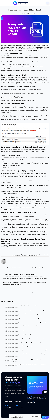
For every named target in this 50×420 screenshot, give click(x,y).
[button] (45, 417)
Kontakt (28, 399)
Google (44, 254)
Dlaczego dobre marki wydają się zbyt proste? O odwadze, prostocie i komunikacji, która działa (25, 364)
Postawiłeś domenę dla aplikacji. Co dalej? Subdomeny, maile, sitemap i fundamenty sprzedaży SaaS (27, 349)
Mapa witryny (20, 255)
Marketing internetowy (22, 8)
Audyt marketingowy (36, 397)
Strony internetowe (33, 8)
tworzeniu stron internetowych (24, 245)
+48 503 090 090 (8, 407)
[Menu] (47, 3)
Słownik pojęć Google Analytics (39, 267)
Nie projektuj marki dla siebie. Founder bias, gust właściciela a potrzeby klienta (22, 329)
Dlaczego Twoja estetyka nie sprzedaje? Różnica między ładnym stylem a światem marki (24, 345)
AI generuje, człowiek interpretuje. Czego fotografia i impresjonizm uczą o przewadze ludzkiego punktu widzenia (27, 305)
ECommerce (14, 8)
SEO (28, 8)
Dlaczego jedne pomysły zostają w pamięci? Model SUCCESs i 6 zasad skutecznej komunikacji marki (27, 322)
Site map (25, 255)
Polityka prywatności (35, 416)
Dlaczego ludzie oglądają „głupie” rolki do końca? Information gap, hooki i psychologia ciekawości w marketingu (26, 359)
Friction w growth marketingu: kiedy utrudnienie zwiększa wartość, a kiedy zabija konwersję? (25, 318)
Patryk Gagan (32, 13)
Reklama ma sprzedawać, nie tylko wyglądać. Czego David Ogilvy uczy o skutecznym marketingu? (26, 342)
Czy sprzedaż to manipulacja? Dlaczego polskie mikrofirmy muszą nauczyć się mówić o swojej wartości (25, 354)
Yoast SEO (36, 255)
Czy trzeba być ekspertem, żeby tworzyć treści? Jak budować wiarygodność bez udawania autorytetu (26, 325)
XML (32, 255)
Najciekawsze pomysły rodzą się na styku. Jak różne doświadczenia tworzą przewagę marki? (25, 314)
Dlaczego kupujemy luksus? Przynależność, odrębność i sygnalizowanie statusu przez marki (25, 334)
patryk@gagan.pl (19, 407)
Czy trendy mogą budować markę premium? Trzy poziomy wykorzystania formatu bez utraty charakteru (27, 310)
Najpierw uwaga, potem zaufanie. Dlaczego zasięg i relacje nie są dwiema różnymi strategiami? (25, 338)
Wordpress (29, 255)
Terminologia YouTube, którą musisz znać (13, 267)
